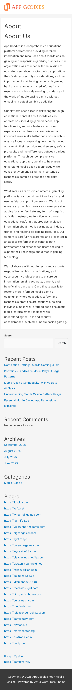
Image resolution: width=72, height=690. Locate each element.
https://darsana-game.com (21, 545)
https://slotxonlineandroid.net (23, 563)
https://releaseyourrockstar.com (25, 612)
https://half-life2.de (16, 520)
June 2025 (11, 463)
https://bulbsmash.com (19, 600)
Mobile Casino (13, 482)
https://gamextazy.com (19, 618)
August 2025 (12, 451)
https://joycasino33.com (20, 551)
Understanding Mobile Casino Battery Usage (32, 394)
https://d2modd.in (15, 624)
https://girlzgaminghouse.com (23, 594)
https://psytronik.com (18, 637)
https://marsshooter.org (19, 630)
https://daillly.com (15, 643)
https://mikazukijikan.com (20, 569)
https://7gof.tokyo (15, 539)
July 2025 (10, 457)
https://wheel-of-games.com (22, 514)
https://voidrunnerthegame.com (24, 526)
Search (8, 335)
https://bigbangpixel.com (20, 533)
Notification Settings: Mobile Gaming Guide (31, 365)
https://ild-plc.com (16, 502)
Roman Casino (13, 656)
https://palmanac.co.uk (19, 575)
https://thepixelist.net (18, 606)
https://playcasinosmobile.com (24, 557)
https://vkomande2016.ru (20, 581)
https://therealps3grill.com (21, 588)
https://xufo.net (14, 508)
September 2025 (15, 444)
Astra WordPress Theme (49, 681)
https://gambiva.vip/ (17, 661)
